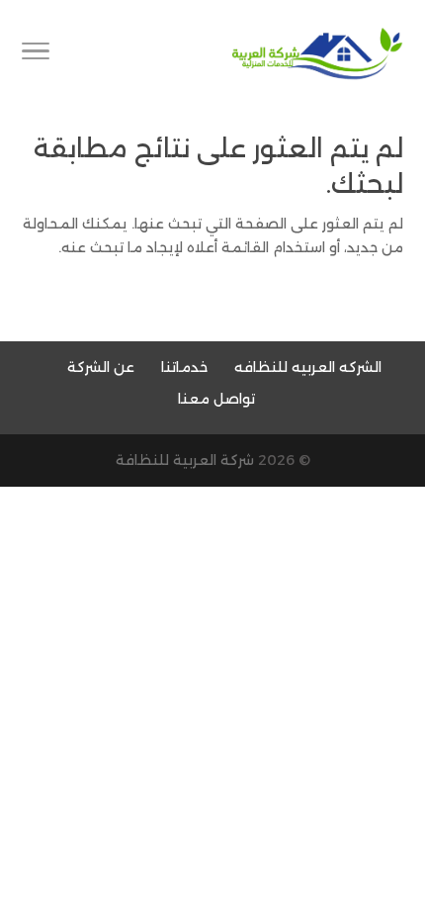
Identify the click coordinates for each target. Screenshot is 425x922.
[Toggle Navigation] (35, 54)
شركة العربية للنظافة (185, 460)
